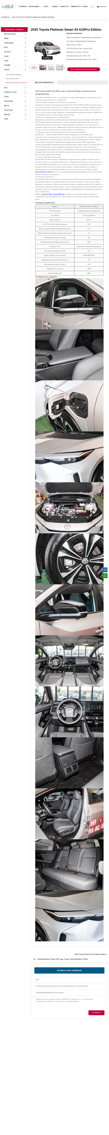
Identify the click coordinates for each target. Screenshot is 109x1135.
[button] (63, 67)
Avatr (6, 61)
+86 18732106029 (91, 576)
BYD (6, 47)
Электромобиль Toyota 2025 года (50, 959)
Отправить (96, 1013)
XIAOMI (7, 65)
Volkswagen (9, 43)
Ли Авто (7, 52)
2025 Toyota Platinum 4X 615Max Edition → (91, 954)
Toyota (6, 69)
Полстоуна (8, 110)
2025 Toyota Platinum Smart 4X (16, 82)
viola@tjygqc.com (91, 570)
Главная (5, 17)
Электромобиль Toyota (79, 959)
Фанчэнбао (8, 101)
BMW (6, 38)
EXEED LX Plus (10, 92)
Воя (5, 88)
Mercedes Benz (10, 34)
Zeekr (6, 56)
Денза (6, 105)
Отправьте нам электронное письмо (85, 69)
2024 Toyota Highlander (14, 74)
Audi (6, 119)
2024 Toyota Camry (12, 78)
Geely (6, 97)
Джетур (7, 114)
